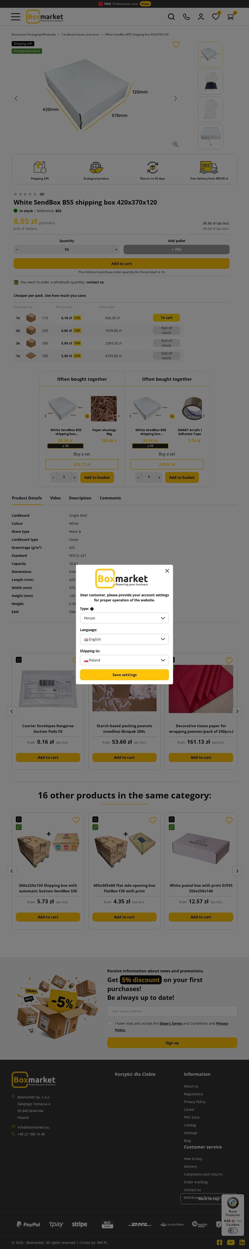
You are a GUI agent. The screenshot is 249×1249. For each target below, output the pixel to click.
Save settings (125, 674)
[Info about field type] (92, 608)
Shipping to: (90, 651)
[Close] (167, 571)
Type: (85, 608)
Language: (88, 630)
